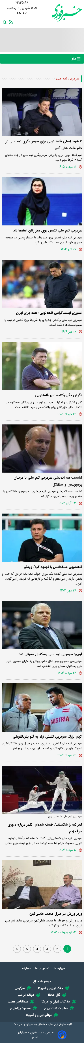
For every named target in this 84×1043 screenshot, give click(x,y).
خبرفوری (28, 1024)
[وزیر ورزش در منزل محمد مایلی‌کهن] (42, 884)
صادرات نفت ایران (56, 1008)
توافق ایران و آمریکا (39, 1015)
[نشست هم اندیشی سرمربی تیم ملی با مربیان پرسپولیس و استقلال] (42, 448)
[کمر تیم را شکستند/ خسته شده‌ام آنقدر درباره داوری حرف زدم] (42, 790)
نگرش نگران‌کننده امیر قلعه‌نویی (58, 395)
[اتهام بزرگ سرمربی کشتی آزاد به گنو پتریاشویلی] (42, 707)
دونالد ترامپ (25, 994)
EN (19, 13)
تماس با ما (42, 968)
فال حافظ (54, 994)
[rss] (10, 21)
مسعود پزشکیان (20, 1008)
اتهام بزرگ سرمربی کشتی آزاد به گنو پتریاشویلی (47, 736)
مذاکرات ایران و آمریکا (55, 1001)
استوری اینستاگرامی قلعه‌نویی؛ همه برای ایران (49, 313)
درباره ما (60, 968)
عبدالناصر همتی (18, 1001)
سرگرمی (20, 988)
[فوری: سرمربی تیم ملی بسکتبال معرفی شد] (42, 625)
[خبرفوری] (62, 13)
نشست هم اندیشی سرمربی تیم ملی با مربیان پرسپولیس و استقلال (48, 481)
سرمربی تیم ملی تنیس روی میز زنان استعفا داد (47, 230)
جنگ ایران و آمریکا (50, 988)
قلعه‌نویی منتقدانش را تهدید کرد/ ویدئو (53, 567)
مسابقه (26, 968)
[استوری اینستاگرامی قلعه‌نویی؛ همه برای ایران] (42, 284)
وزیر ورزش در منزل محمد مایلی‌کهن (55, 914)
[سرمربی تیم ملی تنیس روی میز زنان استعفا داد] (42, 201)
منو (74, 58)
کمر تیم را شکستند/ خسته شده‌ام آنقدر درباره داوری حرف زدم (45, 828)
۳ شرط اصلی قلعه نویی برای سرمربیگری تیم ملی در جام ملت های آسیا (43, 145)
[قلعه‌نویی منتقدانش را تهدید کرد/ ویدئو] (42, 538)
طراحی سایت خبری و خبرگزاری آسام (35, 1035)
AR (24, 13)
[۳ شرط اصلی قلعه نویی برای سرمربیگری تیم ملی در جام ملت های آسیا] (42, 112)
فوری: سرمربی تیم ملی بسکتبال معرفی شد (50, 654)
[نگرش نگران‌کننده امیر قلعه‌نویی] (42, 366)
